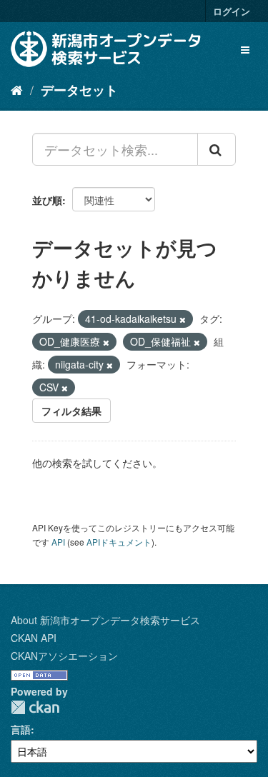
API (58, 542)
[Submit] (216, 149)
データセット (79, 90)
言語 (21, 729)
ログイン (231, 11)
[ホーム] (17, 89)
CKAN (35, 707)
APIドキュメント (119, 542)
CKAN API (33, 638)
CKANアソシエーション (64, 655)
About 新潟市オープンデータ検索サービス (105, 620)
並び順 (47, 200)
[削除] (182, 319)
